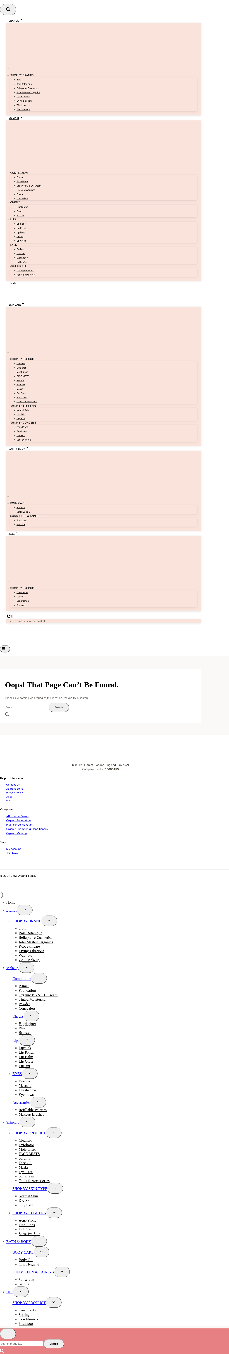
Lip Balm (21, 232)
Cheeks (18, 1016)
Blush (19, 211)
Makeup (12, 968)
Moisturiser (22, 372)
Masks (20, 389)
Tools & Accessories (27, 401)
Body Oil (21, 507)
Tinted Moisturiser (26, 190)
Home (12, 282)
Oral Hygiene (23, 511)
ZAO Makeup (23, 109)
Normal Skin (23, 410)
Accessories (21, 1102)
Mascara (21, 253)
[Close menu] (1, 895)
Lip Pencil (21, 228)
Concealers (22, 198)
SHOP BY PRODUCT (29, 1133)
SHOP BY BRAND (26, 921)
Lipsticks (21, 223)
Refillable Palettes (26, 274)
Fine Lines (22, 431)
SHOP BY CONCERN (29, 1213)
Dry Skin (21, 414)
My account (13, 849)
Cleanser (21, 363)
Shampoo (21, 605)
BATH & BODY (18, 1242)
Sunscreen (22, 397)
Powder (20, 194)
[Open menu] (5, 648)
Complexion (21, 979)
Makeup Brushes (25, 270)
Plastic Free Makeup (19, 824)
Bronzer (20, 215)
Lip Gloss (21, 240)
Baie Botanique (24, 84)
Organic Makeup (16, 833)
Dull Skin (21, 435)
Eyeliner (20, 249)
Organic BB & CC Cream (29, 185)
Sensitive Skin (24, 439)
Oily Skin (21, 418)
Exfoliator (21, 367)
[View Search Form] (8, 9)
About (9, 796)
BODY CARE (23, 1252)
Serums (20, 380)
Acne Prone (22, 427)
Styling (20, 596)
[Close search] (8, 1333)
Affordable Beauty (17, 816)
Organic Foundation (18, 820)
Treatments (22, 592)
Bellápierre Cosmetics (27, 88)
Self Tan (21, 524)
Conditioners (23, 600)
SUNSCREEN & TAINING (33, 1272)
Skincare (12, 1122)
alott (19, 79)
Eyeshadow (22, 257)
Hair (9, 1292)
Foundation (22, 181)
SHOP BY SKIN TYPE (29, 1189)
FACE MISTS (23, 376)
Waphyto (21, 105)
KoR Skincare (23, 96)
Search (54, 1343)
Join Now (12, 853)
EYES (17, 1074)
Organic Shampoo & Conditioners (27, 829)
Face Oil (21, 384)
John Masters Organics (28, 92)
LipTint (20, 236)
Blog (9, 800)
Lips (15, 1040)
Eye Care (21, 393)
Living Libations (24, 100)
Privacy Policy (14, 792)
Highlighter (22, 207)
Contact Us (13, 784)
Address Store (14, 788)
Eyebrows (21, 262)
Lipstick (25, 1048)
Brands (11, 910)
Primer (20, 177)
